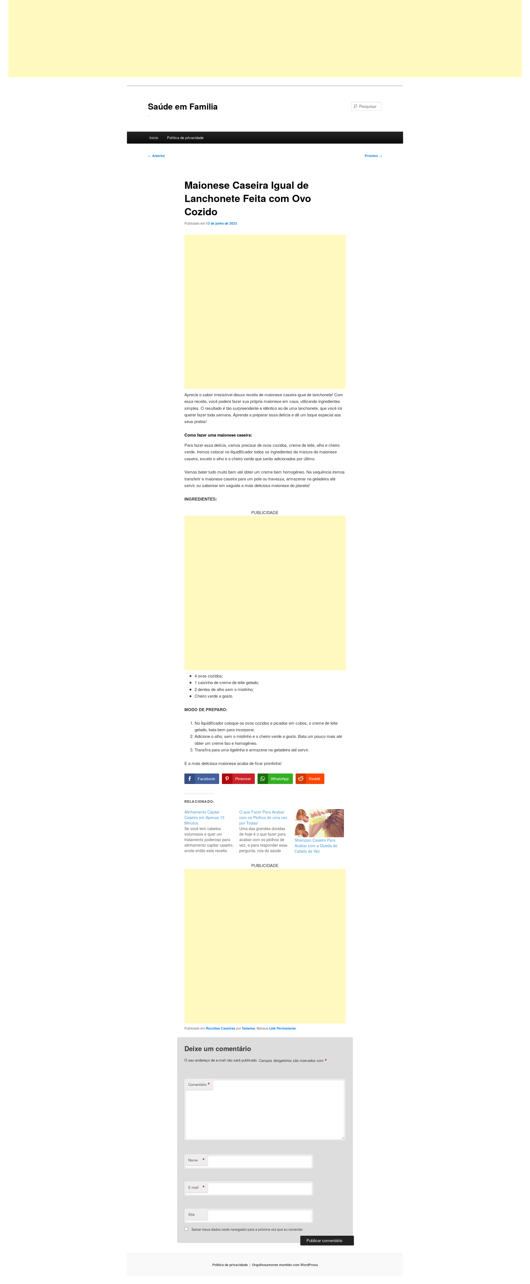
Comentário (199, 1084)
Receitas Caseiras (220, 1028)
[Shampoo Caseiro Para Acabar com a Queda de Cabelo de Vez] (319, 823)
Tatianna (248, 1028)
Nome (196, 1160)
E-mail (196, 1187)
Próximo (373, 155)
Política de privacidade (185, 137)
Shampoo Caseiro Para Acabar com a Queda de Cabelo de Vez (316, 845)
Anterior (156, 155)
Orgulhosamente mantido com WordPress (285, 1264)
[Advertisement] (174, 38)
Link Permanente (282, 1028)
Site (191, 1214)
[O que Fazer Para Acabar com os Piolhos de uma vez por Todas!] (266, 831)
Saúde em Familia (183, 106)
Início (153, 137)
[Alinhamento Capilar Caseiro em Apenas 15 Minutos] (211, 831)
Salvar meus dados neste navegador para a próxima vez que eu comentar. (247, 1229)
